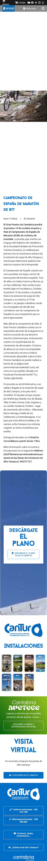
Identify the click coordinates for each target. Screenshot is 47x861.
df (25, 218)
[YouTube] (29, 2)
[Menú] (43, 8)
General (31, 218)
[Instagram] (39, 2)
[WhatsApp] (43, 2)
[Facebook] (32, 2)
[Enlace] (8, 8)
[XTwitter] (36, 2)
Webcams (31, 8)
